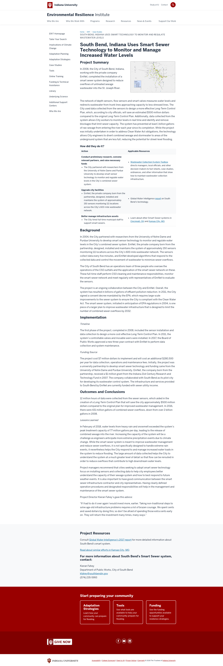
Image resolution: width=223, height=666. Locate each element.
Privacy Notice (131, 661)
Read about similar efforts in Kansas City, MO (104, 550)
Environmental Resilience (78, 15)
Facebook (118, 641)
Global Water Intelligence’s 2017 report (110, 539)
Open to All (121, 661)
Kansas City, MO (157, 221)
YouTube (124, 641)
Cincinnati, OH (137, 221)
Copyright (141, 661)
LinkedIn (129, 641)
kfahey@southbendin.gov (94, 573)
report (158, 198)
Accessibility (96, 661)
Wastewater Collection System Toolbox (149, 162)
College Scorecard (108, 661)
